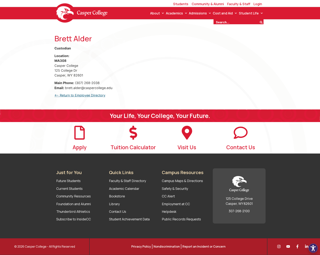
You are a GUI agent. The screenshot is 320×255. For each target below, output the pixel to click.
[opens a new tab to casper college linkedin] (307, 246)
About (155, 13)
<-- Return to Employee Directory (79, 95)
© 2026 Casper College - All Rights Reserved (44, 246)
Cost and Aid (223, 13)
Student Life (249, 13)
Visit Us (187, 147)
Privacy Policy (141, 246)
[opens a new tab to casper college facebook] (298, 246)
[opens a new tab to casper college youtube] (289, 246)
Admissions (198, 13)
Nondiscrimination (167, 246)
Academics (174, 13)
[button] (313, 248)
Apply (79, 147)
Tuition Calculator (133, 147)
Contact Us (240, 147)
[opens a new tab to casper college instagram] (280, 246)
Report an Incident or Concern (204, 246)
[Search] (262, 21)
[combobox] (236, 21)
